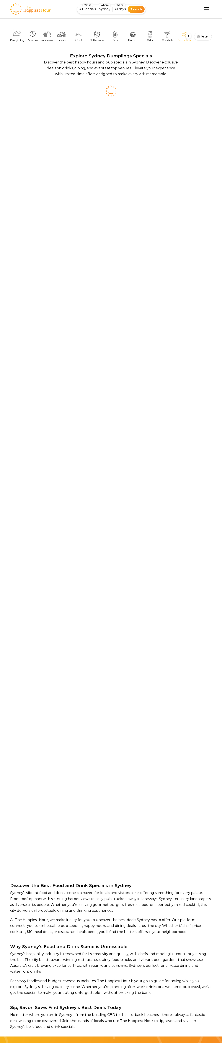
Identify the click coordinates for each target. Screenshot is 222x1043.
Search (136, 9)
